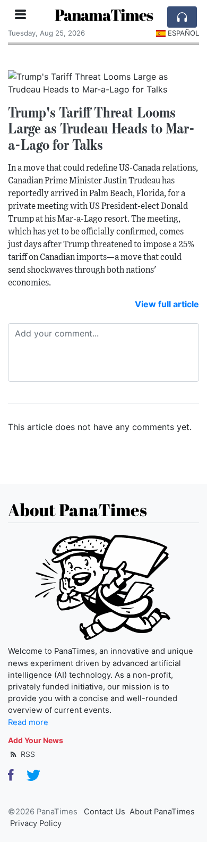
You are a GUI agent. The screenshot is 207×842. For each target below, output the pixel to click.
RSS (27, 754)
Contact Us (104, 811)
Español (183, 33)
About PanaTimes (162, 811)
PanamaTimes (104, 15)
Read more (28, 722)
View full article (167, 304)
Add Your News (35, 740)
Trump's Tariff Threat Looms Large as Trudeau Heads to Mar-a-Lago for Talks (101, 128)
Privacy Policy (36, 823)
